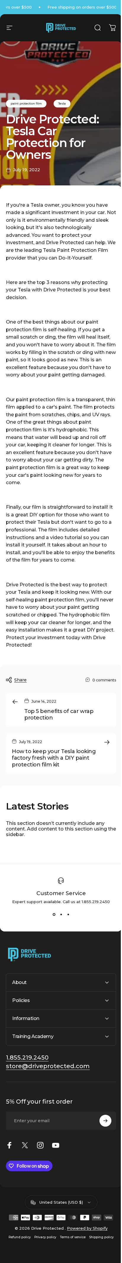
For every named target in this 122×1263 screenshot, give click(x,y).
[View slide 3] (68, 914)
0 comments (104, 680)
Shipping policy (99, 1244)
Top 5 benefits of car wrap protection (58, 714)
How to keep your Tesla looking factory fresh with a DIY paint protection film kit (54, 758)
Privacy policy (43, 1244)
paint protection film (26, 103)
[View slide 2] (61, 914)
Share (20, 680)
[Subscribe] (101, 1128)
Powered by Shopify (85, 1235)
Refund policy (17, 1244)
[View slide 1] (53, 914)
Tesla (62, 103)
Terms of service (70, 1244)
